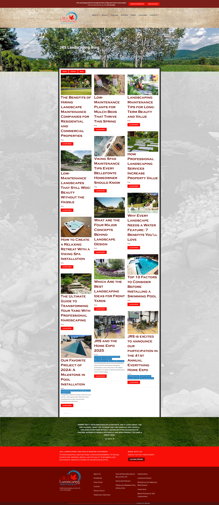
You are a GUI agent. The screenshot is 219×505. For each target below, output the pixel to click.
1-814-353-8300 (65, 490)
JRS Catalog (153, 4)
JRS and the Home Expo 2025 (105, 345)
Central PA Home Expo (145, 376)
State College (112, 361)
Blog (82, 71)
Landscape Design (144, 478)
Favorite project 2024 (76, 390)
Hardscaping (142, 474)
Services (104, 15)
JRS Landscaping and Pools (147, 378)
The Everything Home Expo (101, 356)
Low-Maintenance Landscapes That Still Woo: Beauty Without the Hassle (76, 187)
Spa (62, 392)
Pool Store (124, 15)
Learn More (67, 144)
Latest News (143, 15)
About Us (95, 15)
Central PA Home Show (114, 356)
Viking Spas (142, 489)
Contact (97, 486)
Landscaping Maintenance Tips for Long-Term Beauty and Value (141, 107)
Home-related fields (106, 359)
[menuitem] (95, 15)
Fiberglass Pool (86, 390)
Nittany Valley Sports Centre (101, 361)
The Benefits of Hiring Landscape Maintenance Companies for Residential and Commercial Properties (76, 116)
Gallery (133, 15)
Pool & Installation (65, 390)
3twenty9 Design (143, 503)
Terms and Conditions (102, 495)
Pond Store (98, 482)
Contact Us (153, 15)
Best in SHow (98, 359)
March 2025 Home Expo (133, 378)
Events (73, 71)
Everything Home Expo (133, 376)
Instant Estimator (137, 4)
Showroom (114, 15)
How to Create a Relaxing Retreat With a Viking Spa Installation (75, 249)
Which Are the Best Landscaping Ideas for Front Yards (109, 291)
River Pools (67, 392)
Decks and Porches (123, 481)
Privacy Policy (99, 491)
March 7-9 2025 (120, 361)
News (65, 71)
